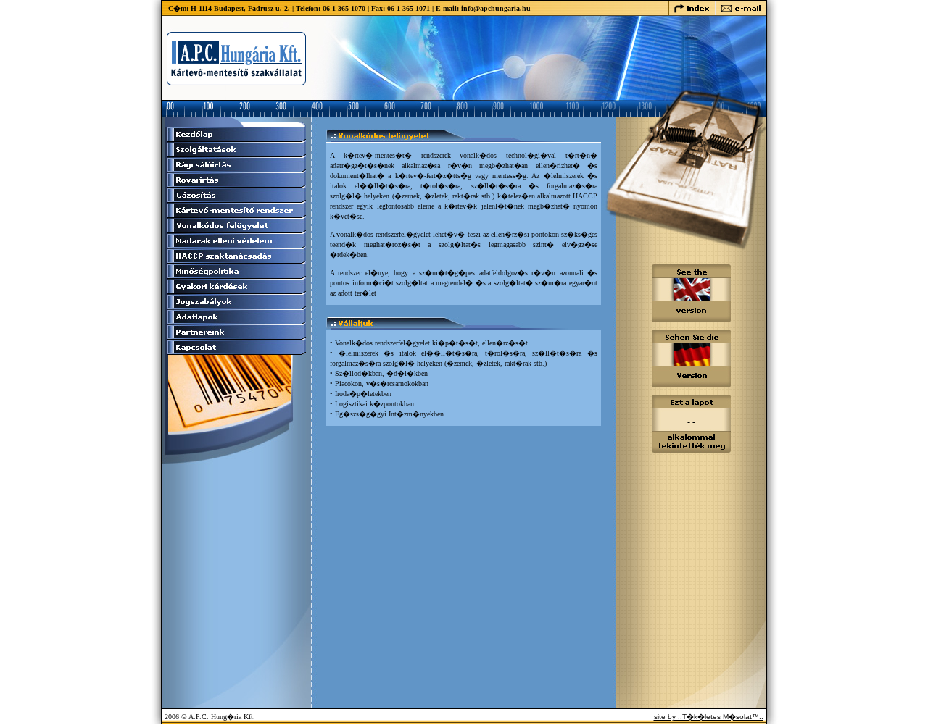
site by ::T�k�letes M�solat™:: (708, 717)
